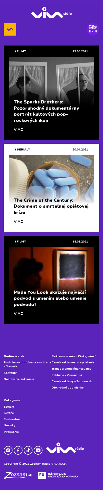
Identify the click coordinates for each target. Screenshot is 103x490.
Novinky (9, 425)
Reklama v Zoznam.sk (67, 375)
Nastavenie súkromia (19, 379)
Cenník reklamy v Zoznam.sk (72, 381)
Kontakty (10, 373)
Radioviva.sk (14, 356)
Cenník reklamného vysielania (73, 362)
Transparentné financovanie (71, 369)
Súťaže (9, 413)
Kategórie (12, 400)
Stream (9, 407)
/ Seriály (22, 149)
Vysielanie (11, 432)
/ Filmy (20, 51)
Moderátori (12, 419)
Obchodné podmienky (68, 388)
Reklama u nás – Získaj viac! (74, 356)
